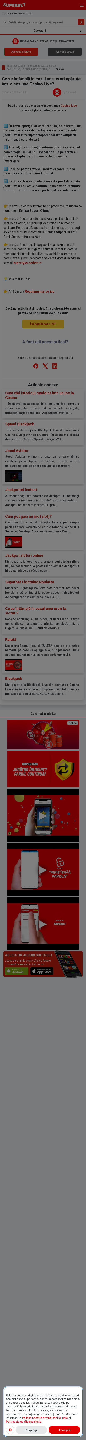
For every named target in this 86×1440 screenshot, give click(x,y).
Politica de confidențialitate (23, 1421)
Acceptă (64, 1430)
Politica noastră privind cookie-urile (45, 1417)
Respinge (31, 1430)
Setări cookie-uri (10, 1430)
